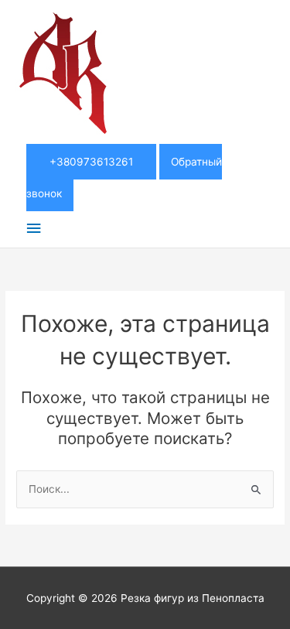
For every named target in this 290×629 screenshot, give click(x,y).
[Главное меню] (33, 229)
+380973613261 (91, 162)
